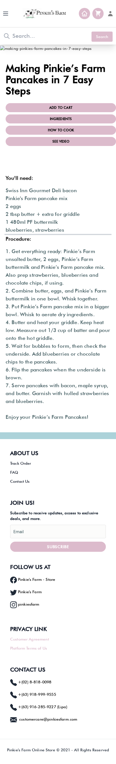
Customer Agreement (29, 639)
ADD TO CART (60, 107)
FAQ (14, 472)
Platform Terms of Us (28, 648)
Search (102, 36)
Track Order (20, 463)
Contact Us (20, 481)
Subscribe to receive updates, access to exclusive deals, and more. (54, 516)
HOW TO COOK (61, 130)
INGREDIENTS (61, 119)
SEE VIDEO (60, 141)
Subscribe (58, 546)
